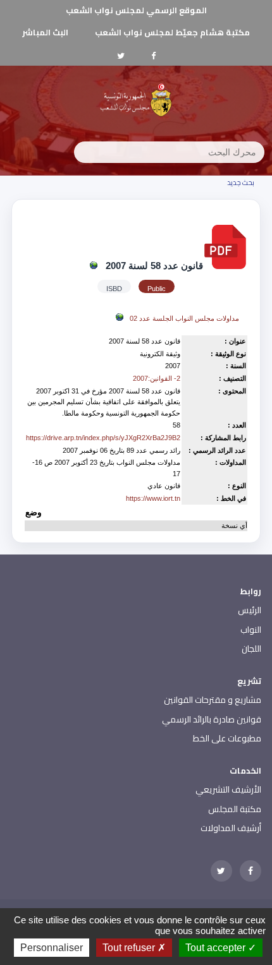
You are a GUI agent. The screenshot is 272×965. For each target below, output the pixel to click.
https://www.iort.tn (153, 498)
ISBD (114, 288)
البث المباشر (45, 32)
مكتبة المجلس (234, 809)
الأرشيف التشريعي (228, 789)
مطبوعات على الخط (227, 738)
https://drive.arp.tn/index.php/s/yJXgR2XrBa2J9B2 (103, 437)
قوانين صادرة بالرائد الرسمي (211, 719)
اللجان (251, 648)
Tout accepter (216, 947)
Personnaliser (51, 947)
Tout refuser (130, 947)
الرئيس (249, 610)
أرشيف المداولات (231, 828)
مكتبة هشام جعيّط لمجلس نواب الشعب (172, 32)
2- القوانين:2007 (156, 378)
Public (156, 288)
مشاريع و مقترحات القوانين (212, 700)
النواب (250, 629)
